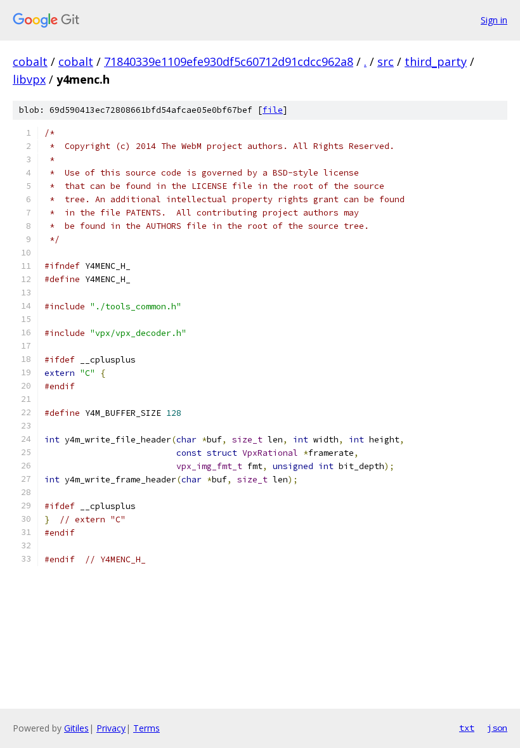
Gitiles (76, 728)
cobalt (30, 61)
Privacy (111, 728)
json (497, 727)
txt (466, 727)
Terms (146, 728)
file (273, 110)
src (385, 61)
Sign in (494, 20)
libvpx (29, 79)
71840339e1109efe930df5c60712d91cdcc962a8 (228, 61)
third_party (436, 61)
